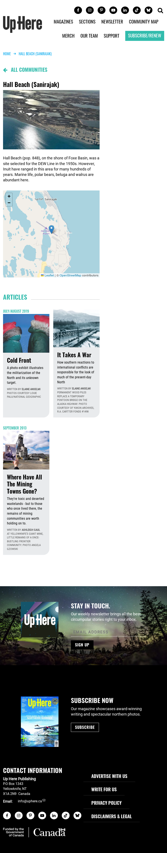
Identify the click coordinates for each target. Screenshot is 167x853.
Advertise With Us (109, 776)
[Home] (22, 24)
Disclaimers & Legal (111, 816)
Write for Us (104, 789)
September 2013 (15, 428)
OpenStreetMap (70, 275)
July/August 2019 (16, 311)
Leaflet (49, 275)
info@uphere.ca (30, 801)
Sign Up (82, 645)
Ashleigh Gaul (31, 529)
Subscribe (85, 727)
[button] (160, 11)
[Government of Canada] (34, 832)
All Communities (27, 69)
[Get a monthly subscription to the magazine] (39, 721)
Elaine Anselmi (31, 389)
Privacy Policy (106, 802)
